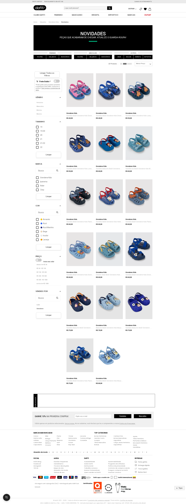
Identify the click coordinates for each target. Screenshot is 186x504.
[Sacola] (150, 9)
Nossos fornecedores (92, 470)
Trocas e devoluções (61, 466)
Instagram (37, 466)
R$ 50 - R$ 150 (41, 268)
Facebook (37, 464)
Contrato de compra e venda (119, 468)
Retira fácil (142, 472)
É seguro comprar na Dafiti (118, 470)
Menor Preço (140, 63)
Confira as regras (126, 500)
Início (35, 22)
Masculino (93, 53)
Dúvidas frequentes (61, 461)
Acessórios (65, 57)
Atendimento (58, 464)
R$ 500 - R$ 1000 (42, 280)
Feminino (52, 53)
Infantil (138, 57)
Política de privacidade (116, 466)
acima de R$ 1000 (42, 283)
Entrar (131, 9)
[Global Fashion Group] (86, 477)
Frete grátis (142, 462)
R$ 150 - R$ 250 (42, 272)
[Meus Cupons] (141, 9)
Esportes (147, 57)
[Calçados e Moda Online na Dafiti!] (40, 7)
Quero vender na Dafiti (92, 472)
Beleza (128, 57)
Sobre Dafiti (88, 464)
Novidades (65, 22)
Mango (47, 438)
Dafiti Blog (37, 461)
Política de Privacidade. (127, 423)
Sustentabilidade (114, 461)
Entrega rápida (144, 465)
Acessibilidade (89, 461)
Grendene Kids (54, 22)
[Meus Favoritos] (146, 9)
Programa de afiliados (116, 464)
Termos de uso (59, 472)
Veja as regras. (70, 423)
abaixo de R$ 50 (42, 264)
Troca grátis (143, 469)
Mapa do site (59, 468)
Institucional (88, 466)
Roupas (40, 57)
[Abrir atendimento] (6, 497)
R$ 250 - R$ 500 (42, 276)
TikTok (36, 468)
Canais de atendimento (143, 1)
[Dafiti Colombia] (134, 477)
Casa (119, 57)
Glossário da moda (61, 470)
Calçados (43, 22)
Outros (133, 53)
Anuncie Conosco (114, 472)
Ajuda (135, 436)
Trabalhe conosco (91, 468)
